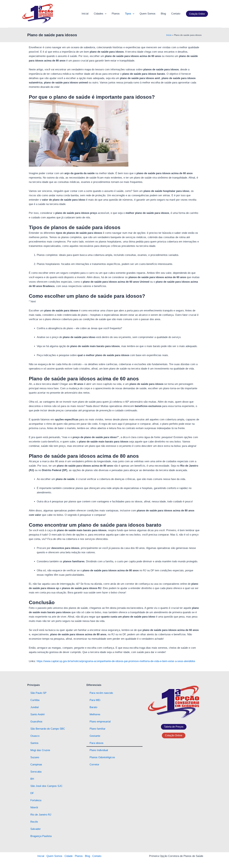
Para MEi (95, 700)
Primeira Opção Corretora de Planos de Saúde (176, 856)
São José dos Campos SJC (46, 786)
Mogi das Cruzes (40, 750)
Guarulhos (36, 721)
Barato (93, 707)
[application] (104, 13)
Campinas (36, 764)
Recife (34, 821)
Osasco (34, 735)
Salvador (35, 828)
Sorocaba (35, 771)
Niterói (34, 807)
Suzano (34, 757)
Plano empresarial (100, 721)
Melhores (95, 714)
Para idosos (96, 743)
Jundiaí (34, 707)
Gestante (95, 735)
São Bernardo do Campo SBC (47, 728)
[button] (197, 14)
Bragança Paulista (41, 836)
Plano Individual (99, 750)
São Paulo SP (38, 692)
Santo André (37, 714)
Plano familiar (97, 728)
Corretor (94, 764)
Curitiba (34, 700)
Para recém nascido (101, 692)
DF (32, 793)
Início (169, 35)
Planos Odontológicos (102, 757)
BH (32, 778)
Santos (34, 743)
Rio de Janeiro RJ (40, 814)
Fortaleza (35, 800)
